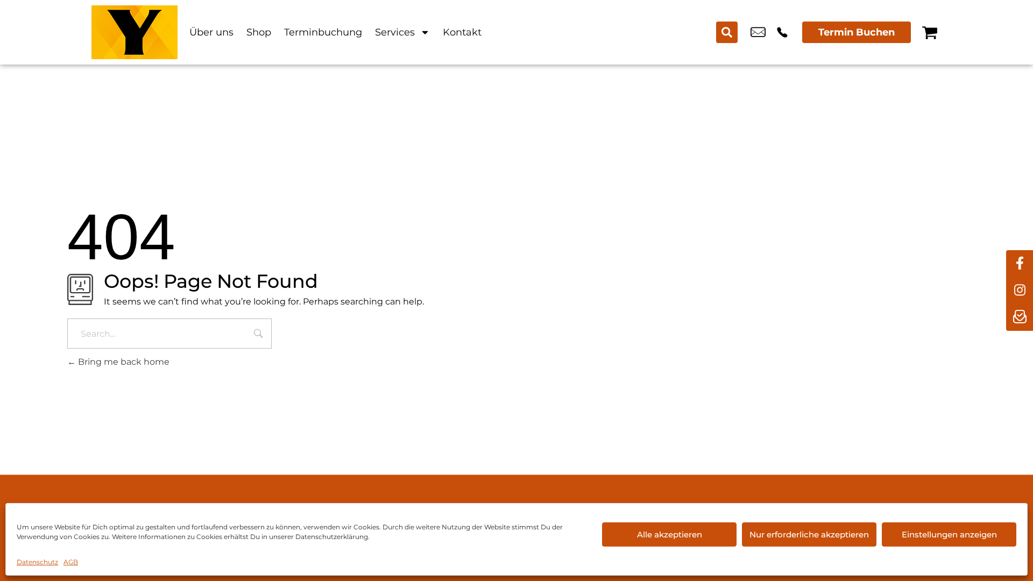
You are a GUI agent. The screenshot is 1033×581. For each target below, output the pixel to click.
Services (395, 32)
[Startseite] (134, 32)
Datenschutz (37, 562)
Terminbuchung (323, 32)
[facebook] (1019, 263)
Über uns (211, 32)
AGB (70, 562)
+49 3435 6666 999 (782, 32)
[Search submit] (727, 32)
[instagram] (1019, 290)
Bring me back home (122, 362)
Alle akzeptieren (669, 534)
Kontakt (462, 32)
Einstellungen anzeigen (949, 534)
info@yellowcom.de (758, 32)
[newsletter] (1019, 317)
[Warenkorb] (930, 32)
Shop (258, 32)
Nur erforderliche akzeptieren (809, 534)
